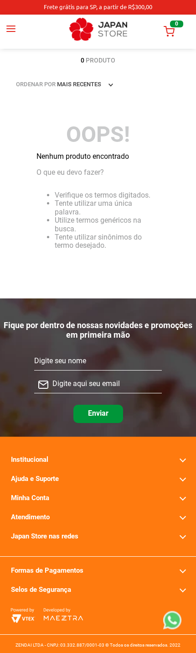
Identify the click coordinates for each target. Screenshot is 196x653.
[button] (19, 31)
